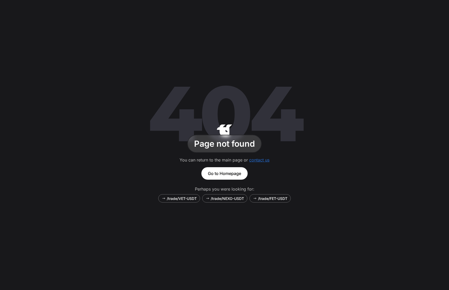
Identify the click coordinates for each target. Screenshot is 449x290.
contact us (259, 160)
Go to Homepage (224, 173)
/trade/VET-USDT (182, 198)
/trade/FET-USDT (272, 198)
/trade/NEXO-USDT (227, 198)
